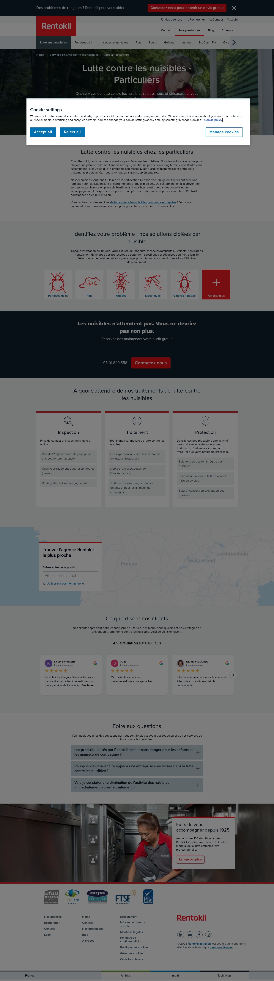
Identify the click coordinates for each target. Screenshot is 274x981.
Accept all (43, 132)
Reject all (72, 132)
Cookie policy (213, 120)
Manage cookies (224, 132)
